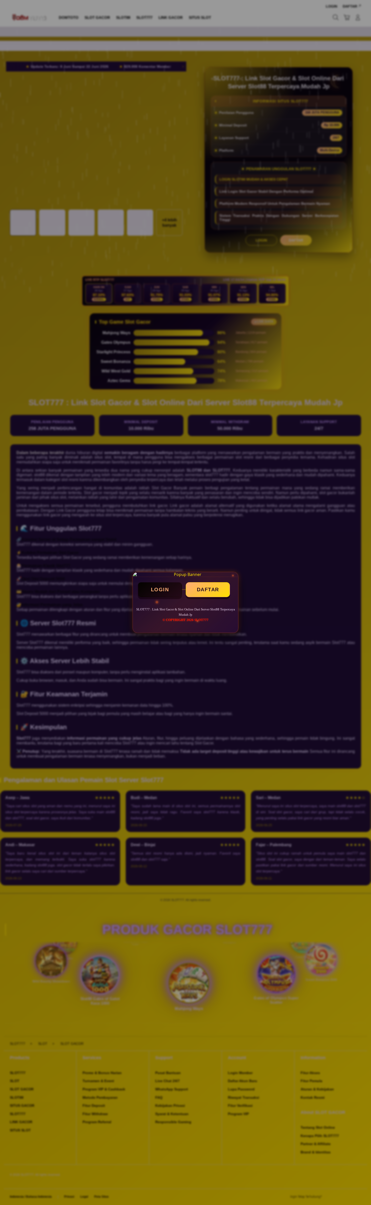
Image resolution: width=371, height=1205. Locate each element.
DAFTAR (208, 589)
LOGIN (160, 589)
